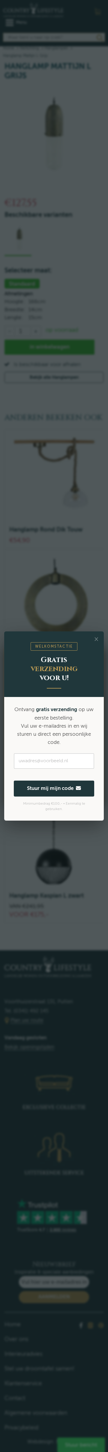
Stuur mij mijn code (51, 788)
